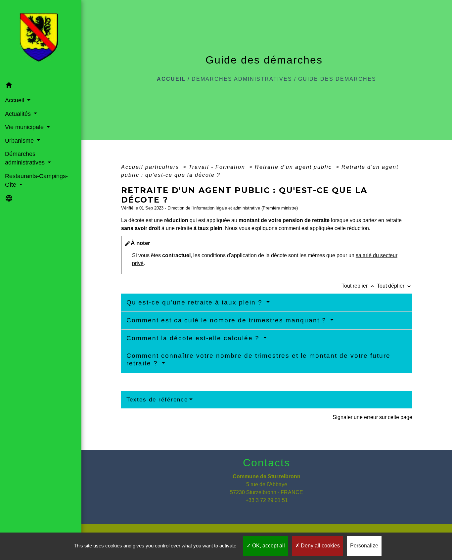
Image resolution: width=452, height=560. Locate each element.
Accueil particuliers (151, 167)
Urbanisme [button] (20, 140)
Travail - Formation (218, 167)
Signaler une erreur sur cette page (372, 417)
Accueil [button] (15, 100)
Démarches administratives (242, 79)
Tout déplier (394, 286)
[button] (40, 86)
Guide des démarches (337, 79)
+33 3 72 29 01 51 (267, 500)
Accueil (171, 79)
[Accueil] (41, 39)
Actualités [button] (18, 114)
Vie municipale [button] (25, 127)
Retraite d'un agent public (294, 167)
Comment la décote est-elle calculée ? (194, 338)
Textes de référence (157, 400)
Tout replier (358, 286)
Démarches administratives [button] (25, 158)
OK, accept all (268, 545)
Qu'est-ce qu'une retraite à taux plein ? (195, 302)
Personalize (364, 545)
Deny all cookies (319, 545)
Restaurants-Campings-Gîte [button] (36, 180)
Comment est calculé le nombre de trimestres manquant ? (227, 320)
